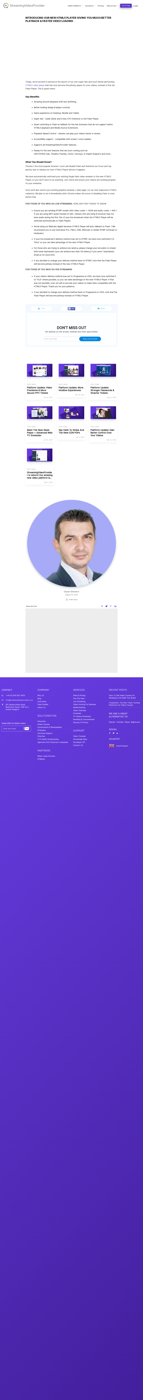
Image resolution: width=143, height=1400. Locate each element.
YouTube (119, 722)
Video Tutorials (79, 736)
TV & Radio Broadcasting (48, 739)
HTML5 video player (34, 85)
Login (135, 6)
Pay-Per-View (79, 698)
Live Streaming (79, 701)
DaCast (112, 722)
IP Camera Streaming (82, 716)
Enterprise (41, 730)
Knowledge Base (80, 739)
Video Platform (74, 6)
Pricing (101, 6)
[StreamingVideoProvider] (24, 5)
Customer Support (45, 733)
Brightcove (135, 722)
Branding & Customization (84, 719)
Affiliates (41, 759)
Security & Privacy (80, 722)
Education (41, 721)
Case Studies (42, 704)
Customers (41, 701)
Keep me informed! (90, 339)
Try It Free (126, 6)
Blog (39, 698)
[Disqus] (71, 640)
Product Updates (31, 384)
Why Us (40, 695)
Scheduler (77, 713)
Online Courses (43, 724)
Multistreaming (79, 707)
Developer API (79, 742)
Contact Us (78, 745)
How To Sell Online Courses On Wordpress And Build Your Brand (122, 696)
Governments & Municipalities (49, 727)
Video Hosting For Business (84, 704)
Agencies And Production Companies (52, 742)
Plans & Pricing (79, 695)
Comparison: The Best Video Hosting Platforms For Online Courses (124, 704)
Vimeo (127, 722)
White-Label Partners (46, 756)
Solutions (89, 6)
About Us (41, 707)
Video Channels (79, 710)
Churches (41, 736)
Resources (111, 6)
